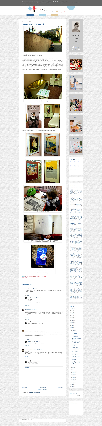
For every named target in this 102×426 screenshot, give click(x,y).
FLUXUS (73, 345)
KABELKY (42, 15)
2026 (72, 308)
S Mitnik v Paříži (77, 271)
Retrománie (80, 267)
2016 (72, 325)
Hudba (73, 216)
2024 (72, 312)
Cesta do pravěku (76, 197)
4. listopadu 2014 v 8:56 (35, 321)
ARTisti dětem (77, 190)
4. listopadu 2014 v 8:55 (35, 341)
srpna (73, 369)
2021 (72, 317)
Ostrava (79, 254)
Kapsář (77, 224)
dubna (73, 375)
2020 (72, 318)
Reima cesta (74, 267)
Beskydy (71, 194)
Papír (76, 257)
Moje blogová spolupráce (76, 242)
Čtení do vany (77, 201)
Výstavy (26, 277)
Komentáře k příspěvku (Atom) (34, 392)
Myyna (26, 330)
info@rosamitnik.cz (76, 44)
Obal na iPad (79, 248)
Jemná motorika (78, 220)
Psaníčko (78, 263)
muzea (42, 71)
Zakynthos (75, 297)
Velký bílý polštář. (73, 290)
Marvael (26, 309)
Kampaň (79, 223)
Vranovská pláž (76, 291)
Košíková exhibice (75, 347)
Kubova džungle (79, 235)
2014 (72, 328)
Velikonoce (78, 289)
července (74, 370)
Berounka (79, 193)
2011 (72, 386)
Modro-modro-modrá (75, 356)
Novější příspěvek (25, 387)
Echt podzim (74, 359)
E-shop (75, 208)
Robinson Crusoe (74, 268)
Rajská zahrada (77, 264)
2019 (72, 320)
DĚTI (30, 15)
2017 (72, 323)
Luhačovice (38, 276)
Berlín (75, 193)
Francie (78, 210)
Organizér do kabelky (77, 251)
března (73, 377)
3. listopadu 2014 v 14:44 (35, 297)
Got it (79, 2)
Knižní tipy (78, 231)
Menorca (76, 240)
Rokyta (80, 268)
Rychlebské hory (73, 270)
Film (79, 209)
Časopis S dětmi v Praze (74, 199)
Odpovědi (27, 295)
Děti (25, 276)
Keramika (76, 228)
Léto (79, 237)
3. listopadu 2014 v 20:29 (37, 349)
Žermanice (79, 298)
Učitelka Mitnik (73, 286)
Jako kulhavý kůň (75, 344)
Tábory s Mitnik (73, 282)
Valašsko (71, 288)
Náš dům (76, 246)
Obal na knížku (72, 249)
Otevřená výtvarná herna (75, 255)
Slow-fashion (72, 275)
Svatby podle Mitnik (73, 276)
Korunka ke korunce (75, 333)
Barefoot (71, 193)
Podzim (71, 261)
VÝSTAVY (54, 15)
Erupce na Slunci (75, 336)
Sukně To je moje (78, 275)
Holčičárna (80, 212)
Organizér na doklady (77, 253)
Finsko (71, 210)
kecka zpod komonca (28, 349)
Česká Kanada (75, 200)
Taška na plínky (72, 284)
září (73, 367)
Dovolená (78, 206)
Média (72, 240)
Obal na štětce (79, 249)
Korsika (71, 233)
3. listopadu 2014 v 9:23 (33, 288)
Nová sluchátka (80, 247)
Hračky (73, 215)
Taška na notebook (78, 283)
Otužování (72, 256)
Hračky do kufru (79, 215)
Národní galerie (72, 244)
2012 (72, 384)
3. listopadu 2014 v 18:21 (32, 309)
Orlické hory (72, 254)
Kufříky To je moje (75, 236)
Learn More (74, 2)
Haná (77, 211)
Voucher (71, 291)
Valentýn (77, 288)
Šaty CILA (76, 277)
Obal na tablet (72, 250)
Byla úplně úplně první (76, 361)
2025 (72, 310)
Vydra (79, 292)
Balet (75, 192)
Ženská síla (75, 298)
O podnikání (73, 248)
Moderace (80, 241)
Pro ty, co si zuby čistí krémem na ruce (76, 342)
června (73, 372)
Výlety (23, 277)
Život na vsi (71, 299)
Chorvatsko (77, 216)
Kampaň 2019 (72, 224)
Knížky (74, 230)
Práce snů (76, 261)
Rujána (80, 269)
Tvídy (80, 285)
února (73, 379)
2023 (72, 313)
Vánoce (71, 289)
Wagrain (71, 297)
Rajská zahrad (72, 264)
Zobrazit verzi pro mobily (42, 389)
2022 (72, 315)
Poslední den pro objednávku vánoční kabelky (77, 349)
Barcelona (79, 192)
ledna (73, 380)
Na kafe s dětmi (43, 276)
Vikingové (79, 290)
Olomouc (76, 250)
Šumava (75, 281)
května (73, 374)
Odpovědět (27, 293)
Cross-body (78, 198)
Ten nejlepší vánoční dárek (76, 338)
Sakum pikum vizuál (75, 354)
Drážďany (71, 208)
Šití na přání (79, 278)
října (73, 365)
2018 (72, 322)
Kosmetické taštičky (77, 233)
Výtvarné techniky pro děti (76, 296)
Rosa (29, 297)
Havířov (75, 212)
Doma (78, 205)
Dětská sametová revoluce (76, 353)
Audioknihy (71, 191)
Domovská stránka (43, 387)
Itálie (78, 217)
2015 (72, 327)
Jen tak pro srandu (75, 351)
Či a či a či (74, 339)
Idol (74, 217)
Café (71, 197)
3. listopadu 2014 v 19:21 (32, 330)
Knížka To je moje (77, 229)
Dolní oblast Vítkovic (73, 205)
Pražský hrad (75, 262)
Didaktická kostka (78, 204)
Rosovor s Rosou (73, 269)
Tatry (77, 284)
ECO (81, 208)
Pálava (77, 256)
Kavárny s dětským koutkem (31, 276)
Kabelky (72, 223)
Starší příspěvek (60, 387)
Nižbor (75, 247)
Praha (81, 261)
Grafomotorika (72, 211)
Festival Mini (74, 209)
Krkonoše (74, 234)
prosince (73, 330)
